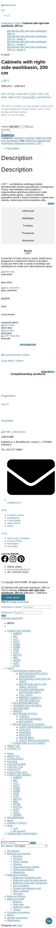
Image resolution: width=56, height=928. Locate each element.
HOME (16, 647)
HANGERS (25, 732)
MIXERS (17, 711)
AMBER (17, 633)
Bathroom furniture (25, 143)
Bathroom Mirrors (16, 896)
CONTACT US (15, 767)
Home (10, 753)
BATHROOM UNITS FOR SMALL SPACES (32, 685)
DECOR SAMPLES (29, 700)
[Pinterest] (21, 559)
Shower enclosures (17, 917)
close (19, 925)
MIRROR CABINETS (30, 697)
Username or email (12, 607)
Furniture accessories (18, 912)
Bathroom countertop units (27, 877)
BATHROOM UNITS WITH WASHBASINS (33, 675)
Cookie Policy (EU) (17, 772)
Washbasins (13, 920)
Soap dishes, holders (12, 361)
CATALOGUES (15, 759)
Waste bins (19, 872)
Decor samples (21, 885)
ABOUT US (13, 746)
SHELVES (24, 730)
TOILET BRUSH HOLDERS (34, 740)
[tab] (31, 148)
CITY (16, 639)
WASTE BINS (26, 738)
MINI (15, 657)
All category (13, 851)
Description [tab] (17, 158)
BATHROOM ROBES (30, 719)
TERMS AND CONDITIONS (22, 833)
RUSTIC (17, 807)
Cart (15, 828)
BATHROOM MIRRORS (26, 703)
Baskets (17, 901)
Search (32, 843)
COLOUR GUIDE (16, 764)
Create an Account (19, 602)
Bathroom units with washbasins (30, 883)
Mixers (10, 915)
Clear (30, 126)
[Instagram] (13, 559)
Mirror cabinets (21, 891)
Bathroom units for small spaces (30, 880)
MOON (16, 660)
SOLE (16, 665)
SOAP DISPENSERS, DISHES (36, 727)
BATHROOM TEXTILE (25, 713)
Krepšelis (7, 420)
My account (19, 831)
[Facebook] (5, 559)
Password (7, 612)
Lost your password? (12, 618)
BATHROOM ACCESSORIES (29, 724)
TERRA (17, 815)
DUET (16, 641)
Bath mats (18, 904)
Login (3, 616)
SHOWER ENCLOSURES (27, 705)
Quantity (5, 129)
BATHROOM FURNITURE (27, 671)
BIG (15, 636)
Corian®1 (28, 97)
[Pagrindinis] (5, 387)
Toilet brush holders (23, 869)
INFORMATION (15, 817)
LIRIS (16, 649)
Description (13, 148)
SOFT (16, 663)
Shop (18, 23)
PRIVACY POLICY (17, 823)
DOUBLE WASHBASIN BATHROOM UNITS (31, 691)
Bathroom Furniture (24, 138)
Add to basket (7, 135)
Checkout (12, 761)
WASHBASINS (21, 708)
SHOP (10, 668)
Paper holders (20, 861)
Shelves (17, 864)
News (10, 820)
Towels (17, 909)
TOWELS (24, 716)
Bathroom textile (15, 899)
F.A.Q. (4, 533)
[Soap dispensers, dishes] (15, 355)
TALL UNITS (26, 695)
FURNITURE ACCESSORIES (29, 743)
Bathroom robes (21, 907)
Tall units (18, 893)
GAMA (16, 644)
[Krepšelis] (5, 412)
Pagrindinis (7, 23)
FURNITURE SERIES (19, 631)
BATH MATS (26, 721)
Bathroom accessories (19, 853)
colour (5, 126)
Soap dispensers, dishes (26, 867)
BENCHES (25, 735)
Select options (13, 597)
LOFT (39, 143)
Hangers (17, 859)
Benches (18, 856)
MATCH (17, 655)
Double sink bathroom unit (27, 888)
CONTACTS (13, 748)
